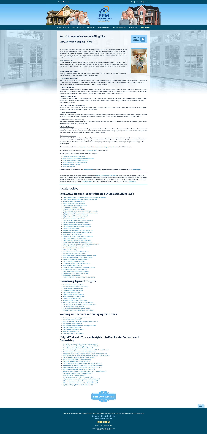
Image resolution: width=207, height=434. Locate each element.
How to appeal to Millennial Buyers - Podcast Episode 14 (79, 369)
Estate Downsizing (63, 27)
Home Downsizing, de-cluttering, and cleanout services (78, 158)
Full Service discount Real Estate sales (74, 156)
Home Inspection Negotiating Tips (72, 265)
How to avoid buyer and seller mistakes (74, 219)
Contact (146, 1)
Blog (142, 1)
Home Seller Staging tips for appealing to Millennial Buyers (79, 255)
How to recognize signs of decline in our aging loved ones (79, 325)
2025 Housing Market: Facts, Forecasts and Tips (76, 263)
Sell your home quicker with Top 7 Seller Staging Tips (78, 230)
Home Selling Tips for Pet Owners (72, 234)
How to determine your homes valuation (74, 254)
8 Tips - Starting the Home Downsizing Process (76, 308)
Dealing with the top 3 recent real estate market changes (79, 277)
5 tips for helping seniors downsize (73, 288)
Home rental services (69, 166)
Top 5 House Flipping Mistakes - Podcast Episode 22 (78, 385)
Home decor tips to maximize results (73, 248)
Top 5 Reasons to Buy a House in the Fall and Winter (78, 236)
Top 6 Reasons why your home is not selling (75, 215)
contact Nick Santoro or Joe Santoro (106, 175)
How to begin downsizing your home (73, 285)
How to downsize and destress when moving (75, 287)
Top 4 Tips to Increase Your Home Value (74, 238)
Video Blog (126, 413)
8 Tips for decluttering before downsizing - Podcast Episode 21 (80, 383)
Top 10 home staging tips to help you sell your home (78, 221)
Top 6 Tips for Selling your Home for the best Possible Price (80, 199)
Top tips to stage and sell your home (73, 294)
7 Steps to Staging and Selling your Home (75, 205)
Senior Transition (78, 27)
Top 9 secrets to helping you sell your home (75, 217)
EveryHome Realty (87, 181)
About (137, 1)
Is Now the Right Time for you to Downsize (75, 269)
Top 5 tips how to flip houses (71, 228)
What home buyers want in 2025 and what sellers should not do (81, 244)
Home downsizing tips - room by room (73, 296)
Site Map (138, 413)
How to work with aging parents (72, 320)
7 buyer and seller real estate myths (73, 290)
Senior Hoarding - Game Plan (71, 331)
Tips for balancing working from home (74, 261)
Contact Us (132, 413)
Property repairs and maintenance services (75, 162)
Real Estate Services (119, 27)
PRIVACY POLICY (98, 425)
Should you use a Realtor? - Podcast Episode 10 (76, 361)
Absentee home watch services (71, 164)
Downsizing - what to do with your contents (75, 300)
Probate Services (103, 27)
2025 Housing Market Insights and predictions (76, 271)
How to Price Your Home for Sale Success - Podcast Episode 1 (80, 344)
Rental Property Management (96, 413)
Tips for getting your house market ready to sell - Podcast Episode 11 (82, 363)
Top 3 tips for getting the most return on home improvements (80, 213)
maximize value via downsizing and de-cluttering (103, 147)
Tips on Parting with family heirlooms (73, 306)
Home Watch (91, 27)
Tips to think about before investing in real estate (77, 226)
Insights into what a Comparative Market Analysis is (77, 242)
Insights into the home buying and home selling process (79, 267)
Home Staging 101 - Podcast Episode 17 (74, 375)
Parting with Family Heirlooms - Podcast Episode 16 (77, 373)
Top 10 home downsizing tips (71, 292)
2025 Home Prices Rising (70, 250)
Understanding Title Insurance (71, 275)
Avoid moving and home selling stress (73, 201)
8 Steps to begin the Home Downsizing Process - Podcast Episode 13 (82, 367)
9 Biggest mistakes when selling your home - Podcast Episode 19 (81, 379)
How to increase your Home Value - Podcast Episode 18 (78, 377)
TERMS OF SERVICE (108, 425)
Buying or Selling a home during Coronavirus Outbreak (78, 310)
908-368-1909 (64, 177)
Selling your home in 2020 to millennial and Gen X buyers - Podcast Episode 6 (85, 354)
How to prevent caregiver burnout (72, 323)
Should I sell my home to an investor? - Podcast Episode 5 (79, 352)
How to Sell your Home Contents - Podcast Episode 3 (78, 348)
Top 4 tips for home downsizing (72, 298)
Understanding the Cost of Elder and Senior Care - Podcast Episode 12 (83, 365)
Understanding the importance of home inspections (77, 232)
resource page (137, 169)
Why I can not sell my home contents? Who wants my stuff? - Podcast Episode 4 (86, 350)
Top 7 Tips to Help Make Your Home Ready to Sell (77, 240)
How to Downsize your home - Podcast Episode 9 (77, 359)
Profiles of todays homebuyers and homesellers (76, 246)
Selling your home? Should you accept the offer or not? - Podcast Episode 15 (84, 371)
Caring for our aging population (72, 327)
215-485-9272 (140, 175)
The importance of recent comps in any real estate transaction (80, 211)
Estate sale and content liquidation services (75, 160)
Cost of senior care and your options (73, 329)
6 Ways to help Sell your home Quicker (74, 209)
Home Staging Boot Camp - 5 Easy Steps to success (77, 257)
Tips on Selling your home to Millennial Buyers (76, 252)
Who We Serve (133, 27)
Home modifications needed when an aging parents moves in (80, 322)
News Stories (132, 181)
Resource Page (92, 150)
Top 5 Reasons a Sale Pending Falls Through (75, 273)
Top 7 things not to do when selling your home (76, 222)
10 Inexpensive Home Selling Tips (72, 207)
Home (132, 1)
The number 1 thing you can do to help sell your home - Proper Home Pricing (84, 197)
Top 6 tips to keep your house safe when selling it (77, 224)
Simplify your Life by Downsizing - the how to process (78, 302)
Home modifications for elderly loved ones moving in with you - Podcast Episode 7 (86, 355)
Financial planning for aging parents (73, 333)
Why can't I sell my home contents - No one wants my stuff (79, 304)
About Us (117, 413)
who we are (82, 147)
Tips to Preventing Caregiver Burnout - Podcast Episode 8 (79, 357)
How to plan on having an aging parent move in (76, 318)
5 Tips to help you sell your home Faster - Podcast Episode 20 (80, 381)
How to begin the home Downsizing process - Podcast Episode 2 (81, 346)
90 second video (88, 169)
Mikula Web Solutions (105, 429)
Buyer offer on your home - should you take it (75, 259)
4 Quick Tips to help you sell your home (74, 203)
